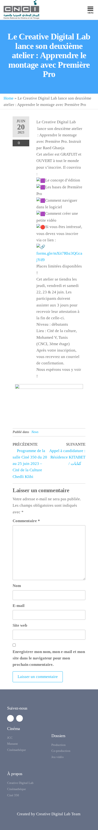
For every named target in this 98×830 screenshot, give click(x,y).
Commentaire (26, 521)
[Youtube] (19, 718)
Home (9, 98)
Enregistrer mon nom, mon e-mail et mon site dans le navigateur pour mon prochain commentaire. (49, 658)
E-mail (18, 605)
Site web (20, 625)
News (34, 432)
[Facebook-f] (10, 718)
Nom (17, 585)
